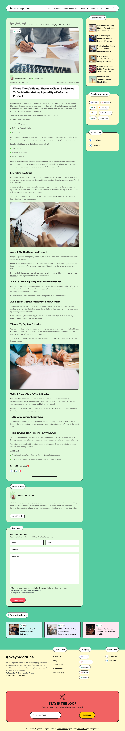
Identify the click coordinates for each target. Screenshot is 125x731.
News (94, 113)
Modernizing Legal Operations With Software (27, 631)
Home (12, 23)
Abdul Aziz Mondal (21, 78)
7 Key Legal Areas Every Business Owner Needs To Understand (36, 455)
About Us (57, 656)
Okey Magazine (62, 729)
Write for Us (58, 668)
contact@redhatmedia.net (15, 675)
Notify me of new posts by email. (23, 593)
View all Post (16, 516)
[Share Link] (11, 471)
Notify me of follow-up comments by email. (27, 590)
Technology (104, 8)
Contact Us (58, 664)
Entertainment (70, 8)
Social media (15, 399)
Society (93, 8)
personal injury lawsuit (27, 437)
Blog (93, 118)
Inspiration (104, 118)
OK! (49, 8)
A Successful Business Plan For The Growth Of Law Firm (106, 631)
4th (45, 103)
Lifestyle (83, 8)
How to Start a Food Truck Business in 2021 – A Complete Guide (36, 459)
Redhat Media (82, 729)
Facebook (97, 140)
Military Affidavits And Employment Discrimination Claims (67, 631)
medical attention (17, 318)
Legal (24, 23)
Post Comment (18, 600)
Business (57, 8)
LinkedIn (96, 145)
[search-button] (113, 8)
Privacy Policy (59, 672)
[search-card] (14, 629)
